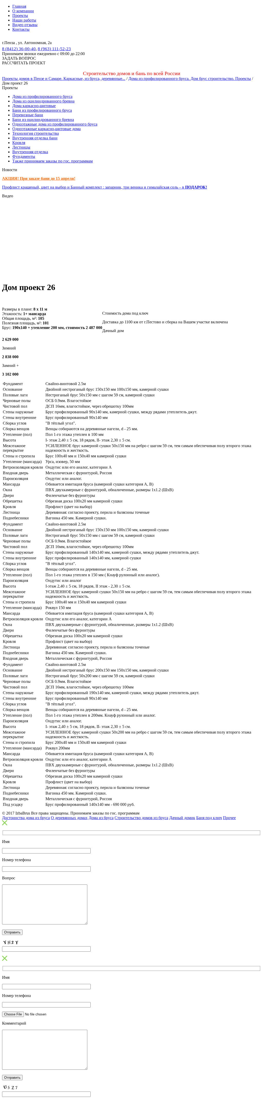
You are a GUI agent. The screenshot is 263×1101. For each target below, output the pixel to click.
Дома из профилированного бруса (42, 96)
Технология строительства (35, 133)
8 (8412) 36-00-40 (19, 48)
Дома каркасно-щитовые (34, 106)
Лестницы (21, 147)
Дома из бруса (101, 818)
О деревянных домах (69, 818)
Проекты (20, 15)
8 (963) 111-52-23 (54, 48)
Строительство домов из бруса (141, 818)
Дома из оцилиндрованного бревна (43, 101)
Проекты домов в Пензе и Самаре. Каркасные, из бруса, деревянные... (63, 78)
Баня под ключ (209, 818)
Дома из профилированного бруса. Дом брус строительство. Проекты (189, 78)
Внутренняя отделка (30, 152)
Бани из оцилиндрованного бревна (43, 119)
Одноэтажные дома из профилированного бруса (54, 124)
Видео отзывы (24, 25)
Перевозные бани (27, 115)
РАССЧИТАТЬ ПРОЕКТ (23, 63)
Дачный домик (182, 818)
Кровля (18, 142)
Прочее (229, 818)
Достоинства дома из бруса (26, 818)
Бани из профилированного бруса (42, 110)
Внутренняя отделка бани (35, 138)
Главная (19, 6)
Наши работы (24, 20)
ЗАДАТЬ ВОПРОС (19, 58)
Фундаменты (23, 156)
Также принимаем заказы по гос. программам (52, 161)
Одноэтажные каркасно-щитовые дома (46, 129)
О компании (23, 11)
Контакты (21, 29)
